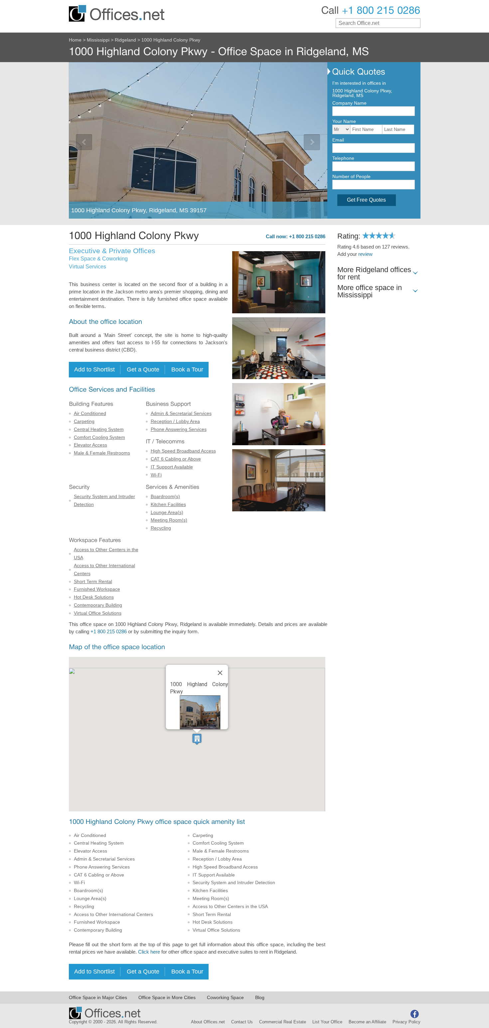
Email (338, 140)
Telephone (343, 158)
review (365, 254)
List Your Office (327, 1022)
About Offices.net (208, 1022)
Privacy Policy (406, 1022)
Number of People (351, 176)
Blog (259, 997)
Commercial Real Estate (282, 1022)
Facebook (414, 1014)
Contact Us (242, 1022)
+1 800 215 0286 (108, 631)
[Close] (220, 673)
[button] (197, 739)
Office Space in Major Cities (98, 997)
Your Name (344, 121)
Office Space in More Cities (167, 997)
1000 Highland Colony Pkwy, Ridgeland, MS (362, 93)
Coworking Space (225, 997)
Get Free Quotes (366, 200)
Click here (149, 952)
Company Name (349, 103)
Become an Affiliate (367, 1022)
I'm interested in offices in (359, 83)
